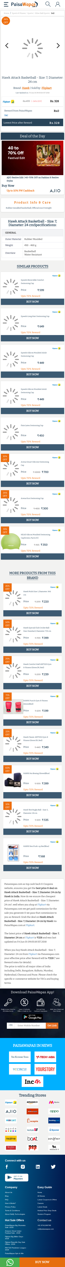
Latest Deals (42, 1207)
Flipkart (47, 88)
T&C (6, 115)
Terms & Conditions (12, 1210)
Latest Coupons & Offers (47, 1200)
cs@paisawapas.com (46, 1229)
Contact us (44, 1220)
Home (40, 1192)
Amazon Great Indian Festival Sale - (13, 1232)
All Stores (41, 1196)
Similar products (32, 266)
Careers (41, 1203)
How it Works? (10, 1203)
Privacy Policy (10, 1207)
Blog (6, 1196)
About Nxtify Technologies (15, 1214)
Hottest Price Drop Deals (47, 1210)
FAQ (6, 1200)
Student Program (44, 1214)
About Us (8, 1192)
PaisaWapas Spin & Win (14, 1253)
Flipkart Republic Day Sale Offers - (15, 1243)
